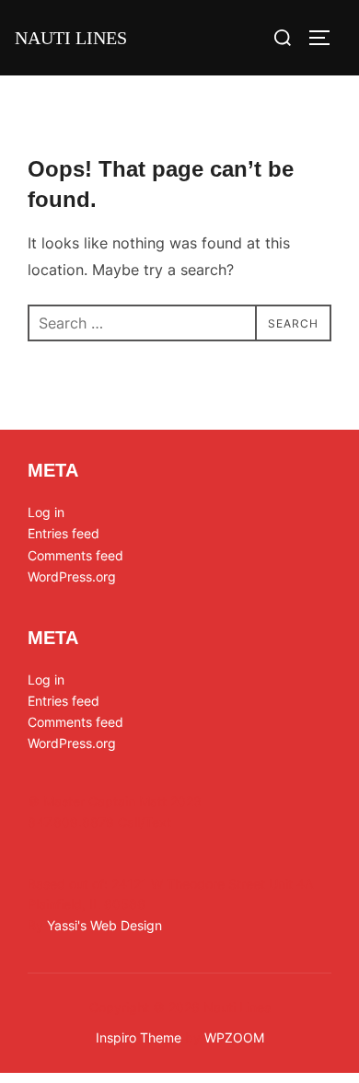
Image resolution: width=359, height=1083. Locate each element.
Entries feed (63, 533)
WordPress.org (72, 576)
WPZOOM (234, 1037)
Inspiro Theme (138, 1037)
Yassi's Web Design (104, 925)
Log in (46, 512)
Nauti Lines (71, 38)
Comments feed (75, 555)
